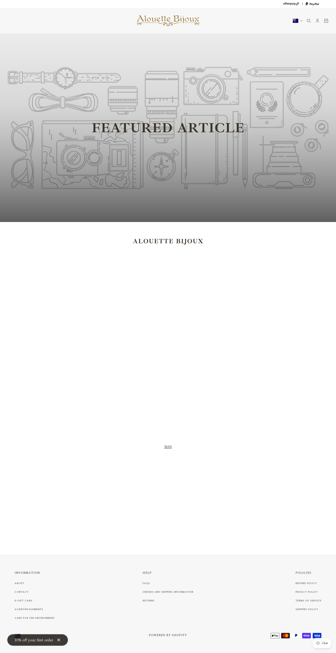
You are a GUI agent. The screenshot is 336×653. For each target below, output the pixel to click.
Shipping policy (307, 609)
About (19, 583)
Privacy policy (307, 592)
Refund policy (306, 583)
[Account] (317, 20)
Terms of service (308, 601)
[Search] (308, 20)
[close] (59, 640)
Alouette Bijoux (168, 241)
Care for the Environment (35, 618)
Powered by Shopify (168, 635)
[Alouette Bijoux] (168, 20)
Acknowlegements (29, 609)
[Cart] (326, 20)
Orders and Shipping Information (168, 592)
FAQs (146, 583)
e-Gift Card (23, 601)
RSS (168, 446)
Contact (22, 592)
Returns (149, 601)
